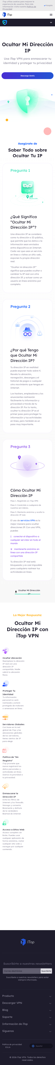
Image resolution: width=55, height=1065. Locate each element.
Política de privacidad (12, 1044)
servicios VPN (27, 520)
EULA (7, 1047)
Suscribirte (46, 971)
